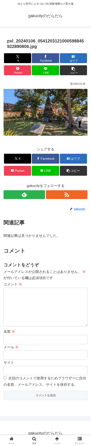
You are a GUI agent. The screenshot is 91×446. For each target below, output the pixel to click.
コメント (13, 284)
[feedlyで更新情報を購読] (24, 194)
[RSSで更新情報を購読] (66, 194)
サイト (9, 362)
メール (11, 347)
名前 (9, 331)
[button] (73, 70)
